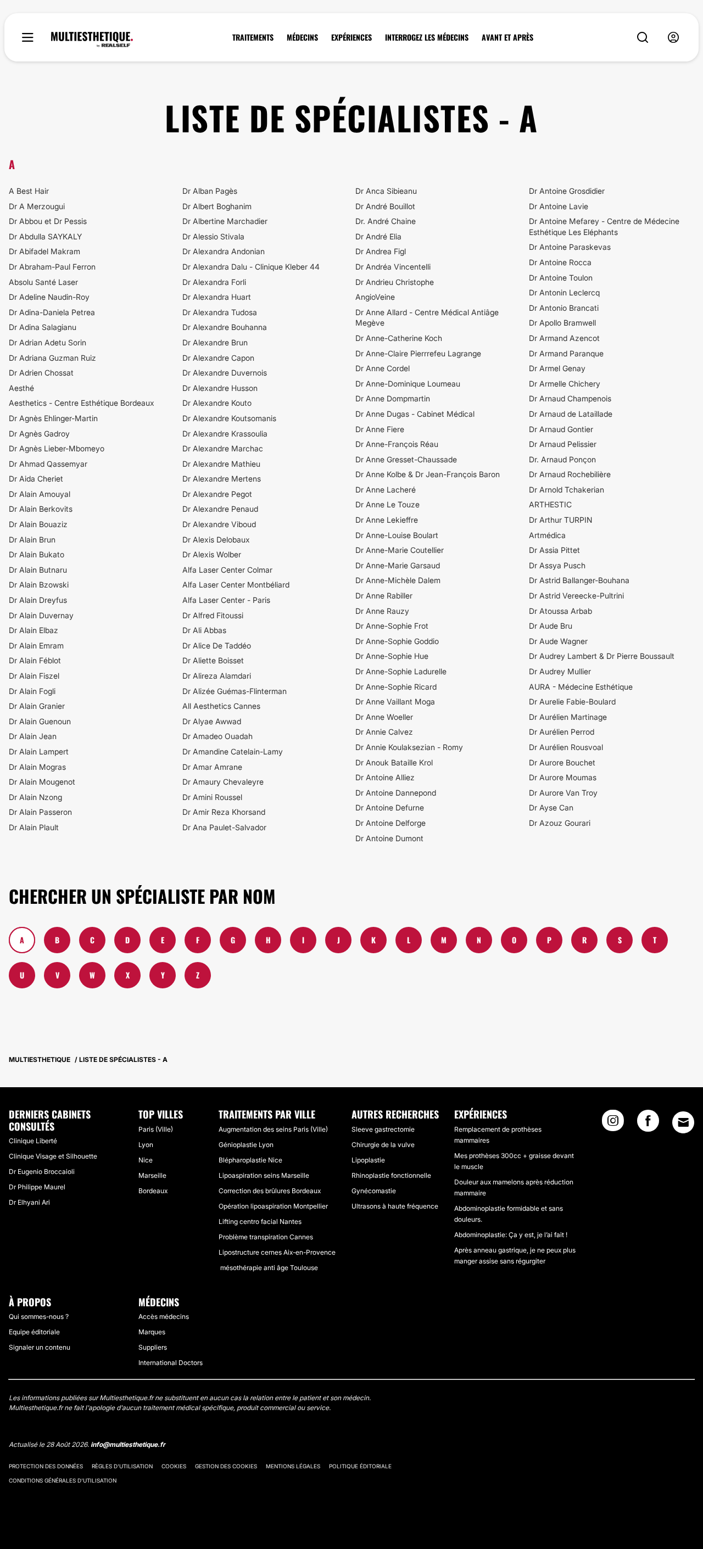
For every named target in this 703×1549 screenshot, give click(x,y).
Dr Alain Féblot (35, 660)
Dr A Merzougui (37, 206)
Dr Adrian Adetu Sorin (47, 342)
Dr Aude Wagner (558, 641)
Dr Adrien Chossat (41, 372)
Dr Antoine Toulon (561, 277)
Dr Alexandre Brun (215, 342)
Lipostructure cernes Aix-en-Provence (277, 1252)
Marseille (152, 1175)
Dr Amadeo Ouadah (217, 736)
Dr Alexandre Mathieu (221, 463)
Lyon (145, 1144)
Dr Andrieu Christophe (394, 282)
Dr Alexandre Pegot (217, 494)
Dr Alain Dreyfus (38, 600)
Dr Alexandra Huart (216, 296)
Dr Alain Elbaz (33, 630)
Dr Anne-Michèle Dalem (397, 580)
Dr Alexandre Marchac (222, 448)
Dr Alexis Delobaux (216, 539)
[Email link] (683, 1122)
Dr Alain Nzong (35, 797)
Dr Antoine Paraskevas (570, 246)
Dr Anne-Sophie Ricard (396, 686)
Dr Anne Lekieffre (386, 519)
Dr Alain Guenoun (40, 721)
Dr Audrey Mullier (560, 671)
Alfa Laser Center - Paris (226, 600)
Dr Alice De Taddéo (216, 645)
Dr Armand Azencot (564, 338)
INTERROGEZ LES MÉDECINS (426, 37)
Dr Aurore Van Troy (563, 792)
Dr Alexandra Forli (214, 282)
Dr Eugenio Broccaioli (42, 1171)
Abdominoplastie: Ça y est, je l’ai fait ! (510, 1235)
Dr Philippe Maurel (37, 1187)
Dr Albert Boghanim (217, 206)
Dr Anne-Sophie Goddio (397, 641)
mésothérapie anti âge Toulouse (268, 1267)
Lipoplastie (368, 1160)
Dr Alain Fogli (32, 691)
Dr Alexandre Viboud (219, 524)
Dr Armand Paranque (566, 353)
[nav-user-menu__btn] (673, 37)
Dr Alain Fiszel (34, 675)
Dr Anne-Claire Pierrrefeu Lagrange (418, 353)
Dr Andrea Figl (380, 251)
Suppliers (152, 1347)
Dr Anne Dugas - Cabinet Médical (415, 413)
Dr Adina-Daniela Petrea (52, 312)
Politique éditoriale (360, 1466)
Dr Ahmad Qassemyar (48, 463)
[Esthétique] (92, 39)
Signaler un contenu (39, 1347)
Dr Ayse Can (551, 807)
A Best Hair (29, 190)
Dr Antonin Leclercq (564, 292)
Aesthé (21, 388)
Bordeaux (153, 1191)
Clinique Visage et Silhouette (53, 1156)
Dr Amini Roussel (212, 797)
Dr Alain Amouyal (39, 494)
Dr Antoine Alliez (385, 777)
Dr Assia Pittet (554, 550)
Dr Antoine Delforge (390, 822)
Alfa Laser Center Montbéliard (235, 584)
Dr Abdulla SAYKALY (45, 236)
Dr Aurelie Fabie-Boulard (572, 701)
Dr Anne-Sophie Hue (391, 656)
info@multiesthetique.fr (128, 1444)
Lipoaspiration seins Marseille (264, 1175)
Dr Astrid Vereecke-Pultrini (576, 595)
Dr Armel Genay (557, 368)
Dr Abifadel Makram (44, 251)
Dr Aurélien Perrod (561, 731)
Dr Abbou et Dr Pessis (48, 221)
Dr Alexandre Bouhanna (224, 327)
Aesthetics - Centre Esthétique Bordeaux (81, 402)
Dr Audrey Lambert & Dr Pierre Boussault (601, 656)
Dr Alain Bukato (36, 554)
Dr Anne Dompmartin (392, 398)
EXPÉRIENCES (351, 37)
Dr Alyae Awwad (211, 721)
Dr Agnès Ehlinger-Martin (53, 418)
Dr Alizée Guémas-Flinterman (234, 691)
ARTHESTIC (550, 504)
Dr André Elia (378, 236)
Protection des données (46, 1466)
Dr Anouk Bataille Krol (394, 762)
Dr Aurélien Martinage (568, 717)
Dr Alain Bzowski (39, 584)
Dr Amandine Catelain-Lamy (232, 751)
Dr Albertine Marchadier (224, 221)
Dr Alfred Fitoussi (212, 615)
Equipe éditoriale (34, 1332)
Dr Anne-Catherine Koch (398, 338)
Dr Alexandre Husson (220, 388)
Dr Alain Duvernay (41, 615)
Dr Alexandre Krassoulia (224, 433)
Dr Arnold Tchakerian (566, 489)
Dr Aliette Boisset (213, 660)
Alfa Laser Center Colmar (227, 569)
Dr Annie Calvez (384, 731)
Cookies (173, 1466)
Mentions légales (293, 1466)
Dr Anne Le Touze (387, 504)
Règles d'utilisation (122, 1466)
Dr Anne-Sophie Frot (391, 625)
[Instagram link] (613, 1124)
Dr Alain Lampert (39, 751)
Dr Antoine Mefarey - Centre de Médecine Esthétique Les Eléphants (604, 226)
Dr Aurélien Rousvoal (566, 747)
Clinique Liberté (33, 1141)
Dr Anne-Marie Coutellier (399, 550)
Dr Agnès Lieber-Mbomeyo (56, 448)
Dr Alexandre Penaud (220, 508)
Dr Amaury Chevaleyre (223, 781)
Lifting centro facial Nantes (260, 1221)
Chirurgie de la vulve (383, 1144)
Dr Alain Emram (36, 645)
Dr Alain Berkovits (40, 508)
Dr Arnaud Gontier (561, 429)
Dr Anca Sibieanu (386, 190)
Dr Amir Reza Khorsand (223, 812)
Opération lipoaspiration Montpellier (273, 1206)
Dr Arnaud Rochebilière (570, 474)
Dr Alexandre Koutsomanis (229, 418)
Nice (145, 1160)
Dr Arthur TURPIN (560, 519)
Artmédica (547, 535)
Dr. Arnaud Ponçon (562, 459)
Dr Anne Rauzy (382, 611)
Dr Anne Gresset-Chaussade (406, 459)
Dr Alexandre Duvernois (224, 372)
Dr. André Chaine (385, 221)
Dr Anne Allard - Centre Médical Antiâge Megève (427, 317)
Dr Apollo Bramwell (562, 322)
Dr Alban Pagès (209, 190)
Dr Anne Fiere (379, 429)
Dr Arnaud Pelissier (562, 444)
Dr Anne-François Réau (396, 444)
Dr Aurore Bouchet (562, 762)
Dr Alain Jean (33, 736)
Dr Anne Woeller (384, 717)
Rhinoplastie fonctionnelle (391, 1175)
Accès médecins (163, 1316)
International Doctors (170, 1362)
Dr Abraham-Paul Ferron (52, 266)
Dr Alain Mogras (37, 766)
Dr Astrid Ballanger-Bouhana (579, 580)
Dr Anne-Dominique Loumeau (407, 383)
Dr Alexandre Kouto (217, 402)
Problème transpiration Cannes (266, 1237)
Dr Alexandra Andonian (223, 251)
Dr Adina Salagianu (42, 327)
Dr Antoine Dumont (389, 838)
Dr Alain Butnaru (38, 569)
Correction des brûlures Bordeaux (270, 1191)
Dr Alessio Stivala (213, 236)
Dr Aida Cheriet (36, 478)
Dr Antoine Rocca (560, 262)
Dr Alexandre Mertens (221, 478)
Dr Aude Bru (550, 625)
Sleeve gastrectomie (383, 1129)
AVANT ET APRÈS (507, 37)
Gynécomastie (374, 1191)
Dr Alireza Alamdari (216, 675)
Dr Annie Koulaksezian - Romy (409, 747)
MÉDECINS (302, 37)
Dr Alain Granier (37, 706)
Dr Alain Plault (34, 827)
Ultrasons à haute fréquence (395, 1206)
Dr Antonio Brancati (564, 307)
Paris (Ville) (155, 1129)
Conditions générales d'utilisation (62, 1480)
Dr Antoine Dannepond (395, 792)
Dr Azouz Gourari (559, 822)
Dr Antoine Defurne (389, 807)
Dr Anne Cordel (382, 368)
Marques (151, 1332)
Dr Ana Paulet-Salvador (224, 827)
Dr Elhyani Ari (29, 1202)
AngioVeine (375, 296)
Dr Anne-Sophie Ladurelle (401, 671)
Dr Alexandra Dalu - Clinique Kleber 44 (251, 266)
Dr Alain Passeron (40, 812)
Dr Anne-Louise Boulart (396, 535)
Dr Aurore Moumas (562, 777)
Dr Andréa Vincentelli (393, 266)
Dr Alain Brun (32, 539)
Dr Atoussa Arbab (560, 611)
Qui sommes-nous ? (39, 1316)
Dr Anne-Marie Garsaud (397, 565)
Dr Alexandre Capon (218, 357)
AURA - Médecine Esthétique (581, 686)
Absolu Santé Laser (43, 282)
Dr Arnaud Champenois (570, 398)
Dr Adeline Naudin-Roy (49, 296)
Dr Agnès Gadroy (39, 433)
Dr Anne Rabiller (383, 595)
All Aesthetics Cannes (221, 706)
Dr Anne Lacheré (385, 489)
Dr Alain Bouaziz (38, 524)
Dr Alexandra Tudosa (219, 312)
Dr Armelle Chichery (564, 383)
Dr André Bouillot (385, 206)
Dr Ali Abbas (204, 630)
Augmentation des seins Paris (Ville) (273, 1129)
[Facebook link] (648, 1124)
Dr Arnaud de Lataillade (570, 413)
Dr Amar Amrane (212, 766)
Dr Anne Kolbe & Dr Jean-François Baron (427, 474)
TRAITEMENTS (253, 37)
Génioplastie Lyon (246, 1144)
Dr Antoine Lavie (558, 206)
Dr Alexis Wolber (211, 554)
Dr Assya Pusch (557, 565)
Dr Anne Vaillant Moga (395, 701)
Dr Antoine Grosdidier (567, 190)
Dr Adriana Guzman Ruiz (52, 357)
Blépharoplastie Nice (250, 1160)
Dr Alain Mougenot (42, 781)
